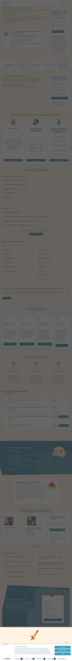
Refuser (62, 653)
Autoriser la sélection (62, 650)
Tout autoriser (62, 647)
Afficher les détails (61, 658)
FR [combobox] (66, 642)
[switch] (33, 659)
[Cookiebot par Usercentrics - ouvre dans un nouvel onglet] (7, 659)
